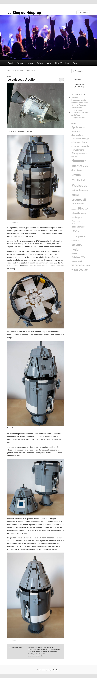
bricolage (84, 138)
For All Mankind (13, 265)
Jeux (74, 170)
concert (76, 146)
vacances (50, 647)
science (75, 240)
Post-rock (75, 221)
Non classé (77, 203)
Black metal (75, 139)
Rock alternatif (77, 226)
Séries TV (58, 63)
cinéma (75, 142)
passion (30, 654)
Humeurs (30, 63)
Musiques (40, 63)
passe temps (52, 652)
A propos (20, 63)
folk (85, 153)
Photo (67, 63)
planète (75, 213)
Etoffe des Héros (31, 262)
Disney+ (75, 153)
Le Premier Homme (46, 262)
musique (78, 179)
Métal (85, 190)
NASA (45, 652)
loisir (33, 652)
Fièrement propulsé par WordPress (48, 670)
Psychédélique (77, 224)
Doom (82, 153)
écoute (83, 269)
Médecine (77, 190)
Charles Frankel (48, 265)
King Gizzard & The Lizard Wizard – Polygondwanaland (79, 114)
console (85, 146)
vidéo (87, 265)
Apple (74, 127)
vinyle (74, 269)
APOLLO (39, 649)
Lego (44, 647)
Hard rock (74, 156)
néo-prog (74, 209)
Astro (75, 63)
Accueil (10, 63)
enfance (53, 649)
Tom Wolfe (59, 265)
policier (83, 213)
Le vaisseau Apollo (21, 79)
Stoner (74, 253)
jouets (58, 649)
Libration (74, 97)
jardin (85, 166)
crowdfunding (77, 149)
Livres (49, 63)
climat (84, 142)
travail (79, 261)
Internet (76, 166)
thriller (73, 261)
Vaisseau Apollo (39, 654)
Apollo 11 (46, 649)
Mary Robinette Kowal (32, 265)
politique (76, 217)
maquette (39, 652)
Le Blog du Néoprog (24, 12)
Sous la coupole (77, 110)
